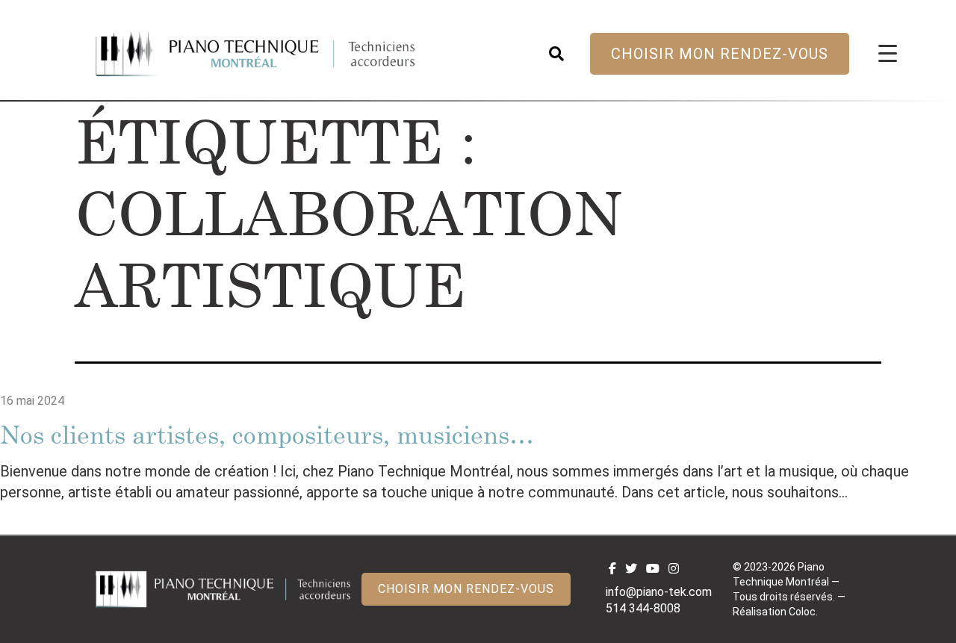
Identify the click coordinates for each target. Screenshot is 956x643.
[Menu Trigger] (887, 52)
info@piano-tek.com (659, 592)
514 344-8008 (643, 608)
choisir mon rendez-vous (719, 54)
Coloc (802, 612)
